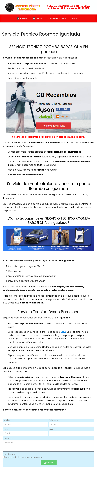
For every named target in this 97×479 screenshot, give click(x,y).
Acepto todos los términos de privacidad (24, 457)
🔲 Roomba (22, 18)
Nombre (6, 420)
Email (5, 429)
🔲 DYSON (37, 18)
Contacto (75, 18)
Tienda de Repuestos (56, 18)
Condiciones (9, 454)
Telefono (53, 429)
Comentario (8, 438)
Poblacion (53, 420)
